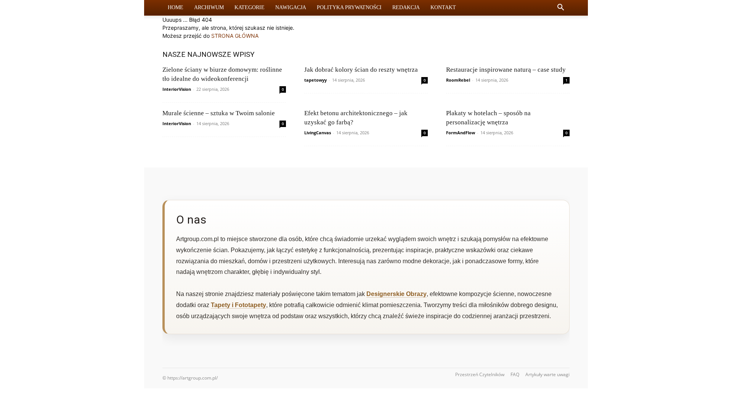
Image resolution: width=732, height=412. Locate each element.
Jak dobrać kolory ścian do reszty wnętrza (361, 69)
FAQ (514, 374)
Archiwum (209, 7)
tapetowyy (315, 80)
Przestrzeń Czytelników (479, 374)
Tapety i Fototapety (238, 305)
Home (175, 7)
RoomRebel (458, 80)
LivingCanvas (317, 132)
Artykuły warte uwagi (547, 374)
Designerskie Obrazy (396, 294)
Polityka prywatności (349, 7)
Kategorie (249, 7)
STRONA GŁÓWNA (234, 35)
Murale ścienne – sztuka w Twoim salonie (218, 113)
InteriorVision (176, 89)
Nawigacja (290, 7)
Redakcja (406, 7)
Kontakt (443, 7)
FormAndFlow (460, 132)
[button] (560, 8)
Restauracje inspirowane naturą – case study (506, 69)
